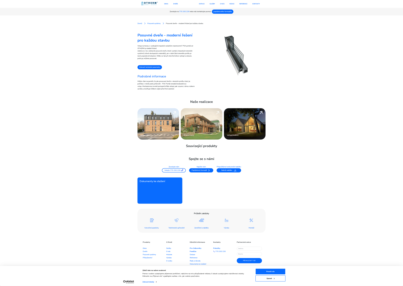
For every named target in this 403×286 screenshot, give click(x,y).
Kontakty (256, 4)
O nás (222, 4)
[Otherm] (149, 3)
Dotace (202, 4)
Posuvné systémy (149, 254)
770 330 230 (184, 11)
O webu (169, 261)
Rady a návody (195, 261)
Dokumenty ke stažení (198, 264)
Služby (212, 4)
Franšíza (193, 251)
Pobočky (216, 248)
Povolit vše (270, 271)
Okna (166, 4)
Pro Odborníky (195, 248)
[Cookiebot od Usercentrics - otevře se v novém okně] (128, 281)
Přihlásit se (249, 261)
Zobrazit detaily (148, 282)
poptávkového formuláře (223, 11)
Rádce (232, 4)
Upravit (269, 278)
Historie (169, 254)
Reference (243, 4)
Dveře (175, 4)
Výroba (168, 258)
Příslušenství (147, 258)
